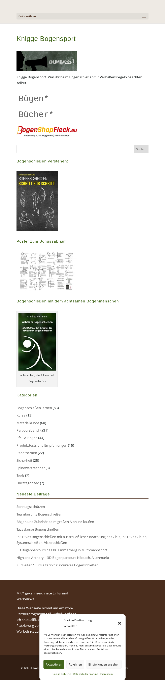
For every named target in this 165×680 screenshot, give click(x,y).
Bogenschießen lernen (34, 407)
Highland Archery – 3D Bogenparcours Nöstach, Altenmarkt (62, 557)
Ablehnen (75, 664)
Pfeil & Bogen (26, 437)
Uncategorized (27, 483)
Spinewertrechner (30, 468)
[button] (120, 623)
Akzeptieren (54, 664)
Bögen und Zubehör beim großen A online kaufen (55, 521)
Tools (20, 475)
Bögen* (34, 99)
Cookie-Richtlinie (62, 674)
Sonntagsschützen (30, 506)
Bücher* (36, 115)
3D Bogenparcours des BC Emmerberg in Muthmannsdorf (61, 550)
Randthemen (26, 452)
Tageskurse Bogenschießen (37, 529)
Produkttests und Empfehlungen (41, 445)
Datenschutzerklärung (85, 674)
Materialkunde (27, 423)
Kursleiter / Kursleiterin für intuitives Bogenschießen (57, 565)
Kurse (21, 415)
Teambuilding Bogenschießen (39, 514)
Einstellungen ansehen (103, 664)
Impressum (106, 674)
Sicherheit (24, 460)
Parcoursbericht (28, 430)
